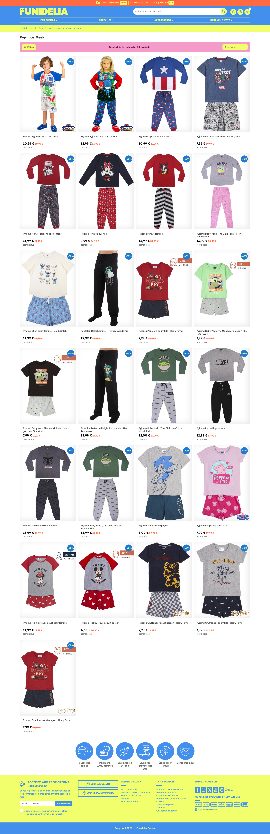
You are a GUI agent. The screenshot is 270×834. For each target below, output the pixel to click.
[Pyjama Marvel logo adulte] (222, 386)
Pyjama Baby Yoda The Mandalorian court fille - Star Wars (221, 332)
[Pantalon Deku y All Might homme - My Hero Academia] (106, 386)
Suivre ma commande (100, 792)
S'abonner (64, 803)
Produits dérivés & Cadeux (42, 28)
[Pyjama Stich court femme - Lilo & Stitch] (48, 288)
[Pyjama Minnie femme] (164, 191)
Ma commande (129, 789)
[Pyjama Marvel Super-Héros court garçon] (222, 94)
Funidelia (24, 28)
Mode (58, 28)
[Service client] (240, 12)
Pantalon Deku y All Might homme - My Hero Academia (104, 430)
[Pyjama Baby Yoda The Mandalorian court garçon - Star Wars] (48, 386)
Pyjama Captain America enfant (156, 136)
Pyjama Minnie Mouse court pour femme (45, 622)
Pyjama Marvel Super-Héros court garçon (218, 136)
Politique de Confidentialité (171, 798)
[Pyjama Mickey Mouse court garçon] (106, 580)
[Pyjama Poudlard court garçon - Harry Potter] (48, 678)
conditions (29, 814)
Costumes (105, 20)
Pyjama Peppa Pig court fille (211, 525)
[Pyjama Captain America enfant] (164, 94)
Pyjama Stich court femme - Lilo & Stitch (45, 330)
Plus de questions (130, 801)
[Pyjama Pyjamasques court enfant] (48, 94)
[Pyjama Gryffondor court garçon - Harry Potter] (164, 580)
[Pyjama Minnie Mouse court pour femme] (48, 580)
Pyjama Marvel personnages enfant (42, 233)
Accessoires (162, 20)
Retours (125, 798)
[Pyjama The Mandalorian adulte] (48, 483)
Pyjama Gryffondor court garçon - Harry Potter (164, 622)
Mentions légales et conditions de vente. (167, 794)
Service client (100, 783)
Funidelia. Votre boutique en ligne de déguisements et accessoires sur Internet (44, 11)
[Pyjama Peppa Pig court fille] (222, 483)
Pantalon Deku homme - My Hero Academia (104, 330)
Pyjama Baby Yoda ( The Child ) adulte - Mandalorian (102, 527)
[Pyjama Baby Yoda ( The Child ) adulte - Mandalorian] (106, 483)
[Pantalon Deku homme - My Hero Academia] (106, 288)
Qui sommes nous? (166, 810)
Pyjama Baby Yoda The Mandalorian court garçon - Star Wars (46, 430)
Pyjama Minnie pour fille (94, 233)
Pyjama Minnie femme (151, 233)
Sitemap (160, 807)
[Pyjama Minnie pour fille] (106, 191)
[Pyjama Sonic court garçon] (164, 483)
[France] (197, 790)
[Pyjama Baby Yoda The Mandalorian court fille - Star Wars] (222, 288)
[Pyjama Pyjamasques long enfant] (106, 94)
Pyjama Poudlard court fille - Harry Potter (161, 330)
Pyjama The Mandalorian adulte (40, 525)
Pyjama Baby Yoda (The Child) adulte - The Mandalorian (219, 235)
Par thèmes (47, 20)
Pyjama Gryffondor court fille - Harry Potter (219, 622)
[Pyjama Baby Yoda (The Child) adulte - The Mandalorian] (222, 191)
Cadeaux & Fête (220, 20)
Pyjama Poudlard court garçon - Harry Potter (47, 720)
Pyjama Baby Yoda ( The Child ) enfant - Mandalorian (160, 430)
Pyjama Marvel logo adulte (210, 428)
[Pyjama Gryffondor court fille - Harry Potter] (222, 580)
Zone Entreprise (165, 804)
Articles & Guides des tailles (135, 792)
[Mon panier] (247, 12)
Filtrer (30, 47)
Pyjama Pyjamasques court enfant (41, 136)
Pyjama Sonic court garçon (153, 525)
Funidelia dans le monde (169, 789)
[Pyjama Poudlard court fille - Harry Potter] (164, 288)
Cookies (160, 801)
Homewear (67, 28)
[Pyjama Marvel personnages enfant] (48, 191)
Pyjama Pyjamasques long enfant (99, 136)
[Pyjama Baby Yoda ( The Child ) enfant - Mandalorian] (164, 386)
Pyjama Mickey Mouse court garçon (100, 622)
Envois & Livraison (131, 795)
